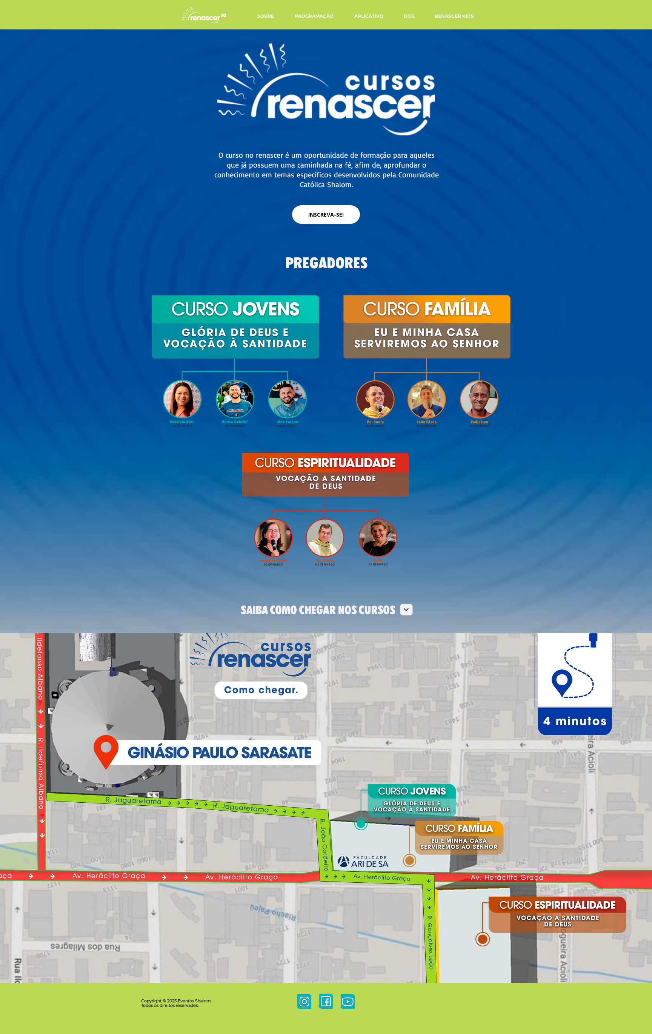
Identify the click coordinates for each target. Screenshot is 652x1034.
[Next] (406, 609)
